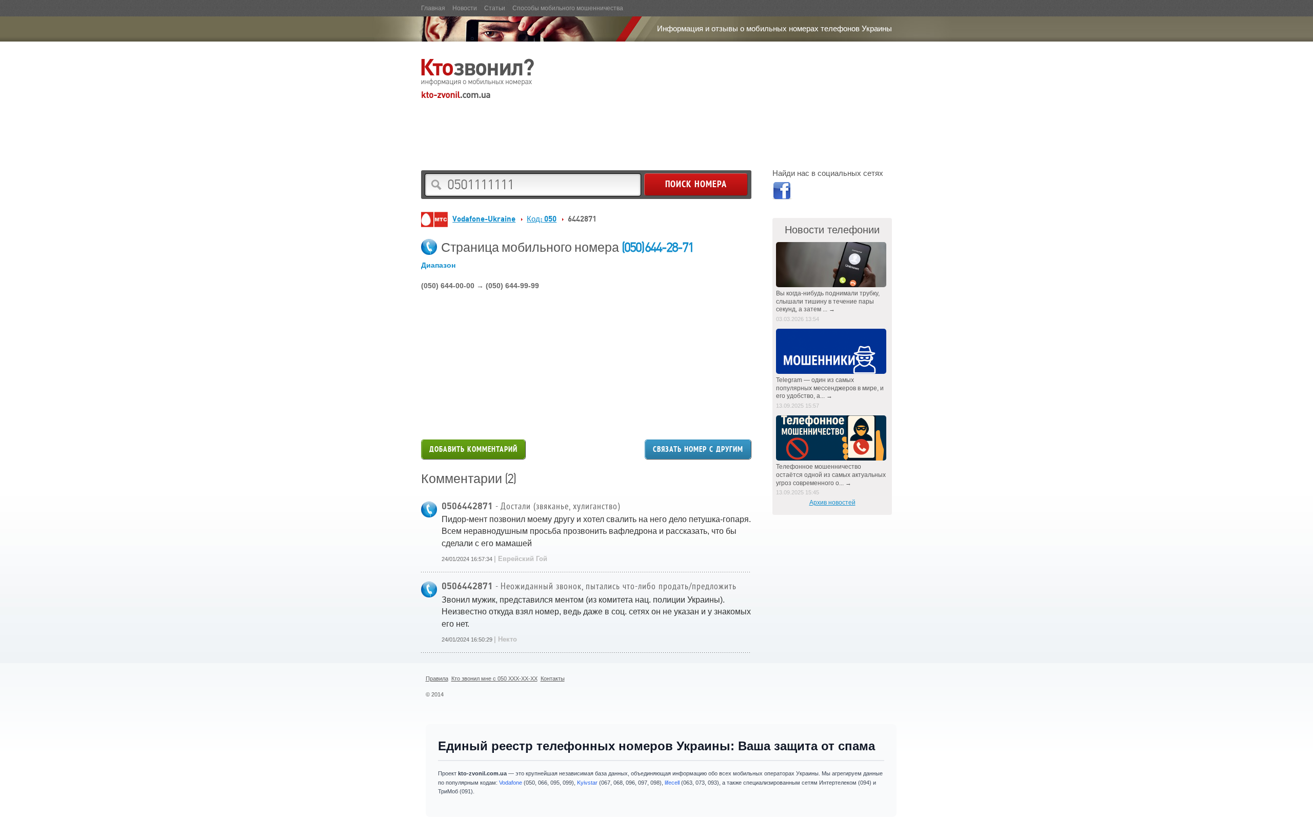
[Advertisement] (607, 126)
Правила (437, 678)
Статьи (494, 8)
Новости (464, 8)
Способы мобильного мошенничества (567, 8)
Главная (433, 8)
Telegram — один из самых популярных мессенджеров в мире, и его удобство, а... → (830, 387)
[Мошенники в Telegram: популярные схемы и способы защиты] (832, 351)
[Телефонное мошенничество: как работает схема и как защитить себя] (832, 438)
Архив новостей (832, 502)
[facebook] (781, 192)
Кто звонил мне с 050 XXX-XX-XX (494, 678)
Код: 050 (541, 218)
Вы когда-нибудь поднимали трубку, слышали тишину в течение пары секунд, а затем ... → (828, 301)
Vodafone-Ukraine (483, 218)
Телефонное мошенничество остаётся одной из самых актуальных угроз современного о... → (831, 474)
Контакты (553, 678)
